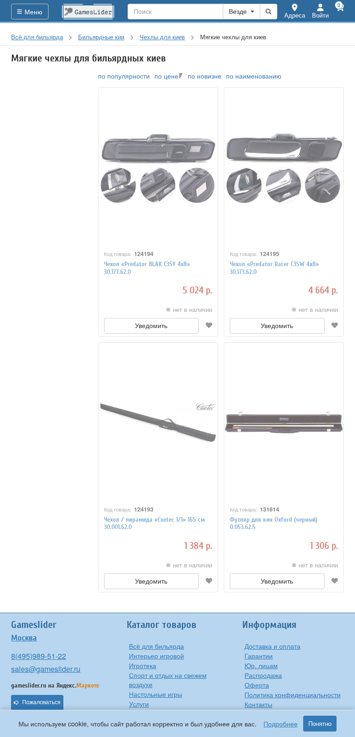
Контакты (258, 704)
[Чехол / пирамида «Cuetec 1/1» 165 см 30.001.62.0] (158, 422)
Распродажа (263, 675)
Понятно (319, 723)
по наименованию (254, 75)
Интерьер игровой (156, 655)
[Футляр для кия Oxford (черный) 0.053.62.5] (283, 422)
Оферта (257, 684)
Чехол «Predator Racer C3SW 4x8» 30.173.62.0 (274, 268)
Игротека (142, 665)
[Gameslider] (88, 11)
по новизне (204, 75)
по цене (166, 75)
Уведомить (151, 325)
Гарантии (259, 655)
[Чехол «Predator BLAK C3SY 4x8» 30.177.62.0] (158, 167)
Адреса (294, 15)
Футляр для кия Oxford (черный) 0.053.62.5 (274, 523)
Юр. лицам (261, 665)
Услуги (139, 703)
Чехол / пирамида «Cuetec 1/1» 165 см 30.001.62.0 (154, 523)
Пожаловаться (41, 702)
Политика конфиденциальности (293, 694)
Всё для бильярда (156, 646)
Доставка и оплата (272, 646)
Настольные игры (155, 694)
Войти (320, 15)
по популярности (124, 75)
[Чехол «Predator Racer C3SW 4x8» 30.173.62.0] (283, 167)
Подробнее (280, 723)
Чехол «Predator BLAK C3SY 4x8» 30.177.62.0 (147, 268)
